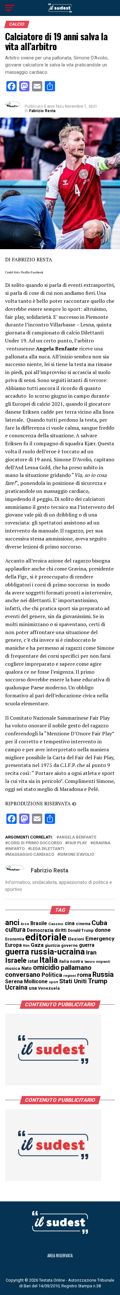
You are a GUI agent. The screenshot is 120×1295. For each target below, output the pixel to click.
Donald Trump (80, 930)
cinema (83, 923)
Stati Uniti (73, 981)
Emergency (100, 938)
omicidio (46, 967)
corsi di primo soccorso (35, 843)
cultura (15, 929)
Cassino (55, 924)
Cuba (99, 923)
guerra (86, 945)
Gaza (37, 945)
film (26, 946)
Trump (98, 981)
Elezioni (76, 939)
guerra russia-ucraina (45, 951)
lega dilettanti (47, 849)
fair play (77, 843)
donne (103, 930)
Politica (52, 974)
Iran (91, 952)
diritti (61, 930)
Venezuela (49, 988)
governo (69, 945)
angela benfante (77, 837)
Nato (26, 968)
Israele (16, 960)
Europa (13, 945)
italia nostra (71, 961)
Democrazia (40, 930)
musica (12, 968)
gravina (101, 843)
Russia (103, 974)
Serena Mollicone (26, 981)
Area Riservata (60, 1256)
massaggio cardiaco (31, 855)
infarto (16, 849)
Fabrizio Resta (42, 111)
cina (70, 923)
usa (33, 988)
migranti (103, 962)
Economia (14, 939)
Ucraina (16, 987)
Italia (48, 960)
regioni (69, 976)
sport (53, 982)
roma (84, 974)
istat (33, 961)
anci (12, 922)
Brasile (38, 923)
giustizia (52, 945)
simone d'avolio (77, 855)
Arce (25, 924)
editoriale (46, 937)
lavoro (89, 962)
